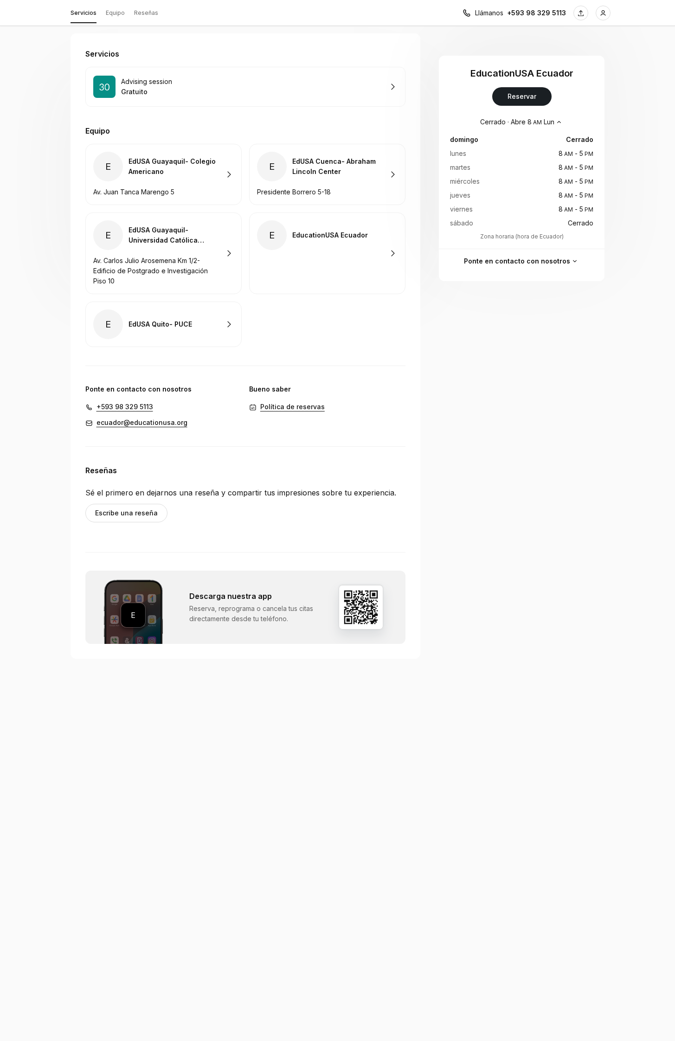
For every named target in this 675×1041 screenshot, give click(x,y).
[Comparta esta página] (580, 13)
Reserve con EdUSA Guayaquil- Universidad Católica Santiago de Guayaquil (163, 253)
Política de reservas (292, 407)
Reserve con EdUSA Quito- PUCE (163, 324)
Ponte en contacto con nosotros (517, 261)
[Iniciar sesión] (603, 13)
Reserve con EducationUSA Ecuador (327, 253)
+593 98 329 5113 (536, 13)
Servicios (83, 12)
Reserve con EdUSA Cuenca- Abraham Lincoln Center (327, 174)
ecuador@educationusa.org (141, 422)
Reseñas (146, 12)
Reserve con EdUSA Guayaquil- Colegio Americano (163, 174)
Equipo (115, 12)
